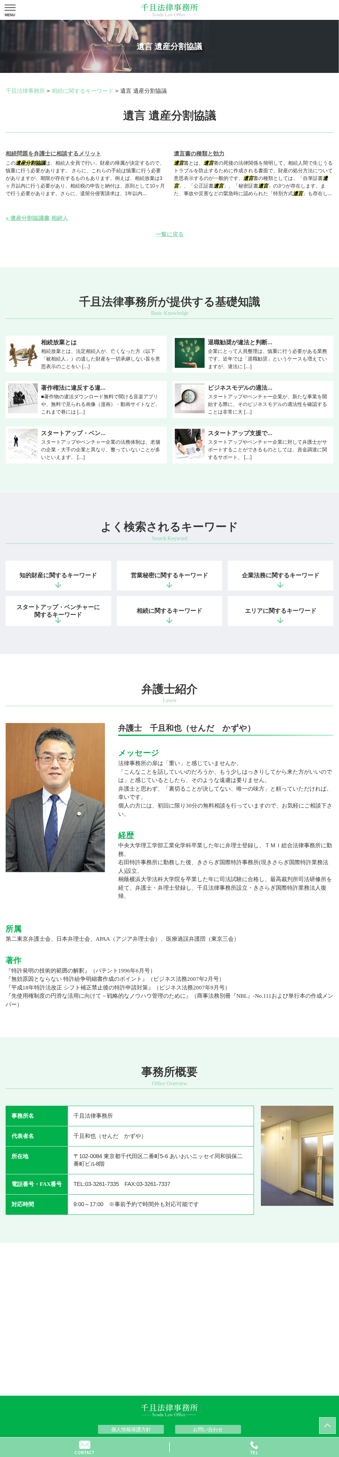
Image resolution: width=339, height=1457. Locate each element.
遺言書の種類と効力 (199, 153)
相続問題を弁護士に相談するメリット (53, 153)
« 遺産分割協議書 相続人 (37, 218)
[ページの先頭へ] (327, 1425)
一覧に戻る (170, 234)
